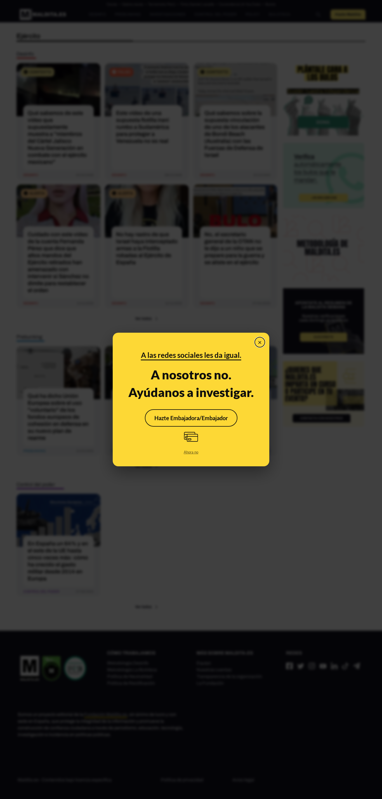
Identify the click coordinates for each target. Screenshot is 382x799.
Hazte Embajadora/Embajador (191, 418)
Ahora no (191, 452)
